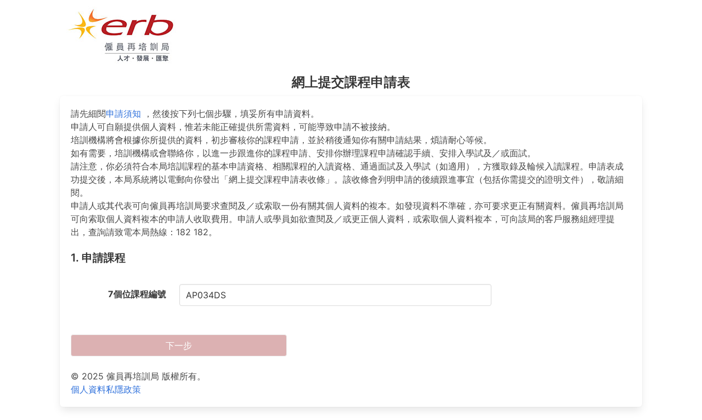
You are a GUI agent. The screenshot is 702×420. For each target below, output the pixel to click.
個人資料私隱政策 (106, 389)
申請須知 (123, 113)
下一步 (179, 345)
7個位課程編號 (137, 293)
